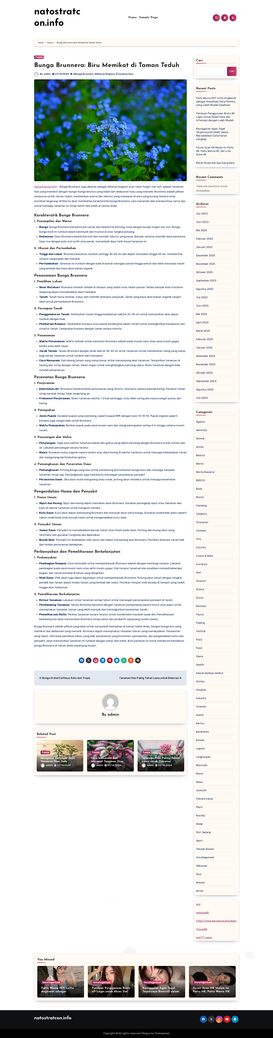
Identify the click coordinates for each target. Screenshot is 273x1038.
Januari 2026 (204, 247)
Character (202, 522)
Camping (201, 505)
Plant (199, 807)
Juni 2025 (202, 305)
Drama (200, 589)
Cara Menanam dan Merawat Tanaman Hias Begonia (107, 761)
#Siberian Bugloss (104, 74)
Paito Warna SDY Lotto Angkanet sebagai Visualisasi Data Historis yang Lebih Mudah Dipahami (216, 102)
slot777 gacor (204, 937)
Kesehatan (202, 731)
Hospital (201, 689)
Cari (199, 60)
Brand (199, 497)
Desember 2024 (205, 356)
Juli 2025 (202, 297)
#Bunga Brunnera (83, 74)
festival (201, 631)
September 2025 (206, 280)
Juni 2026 (202, 222)
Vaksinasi (201, 865)
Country (201, 547)
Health (200, 664)
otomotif (201, 790)
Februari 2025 (204, 339)
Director (201, 580)
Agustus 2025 (204, 289)
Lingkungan (203, 756)
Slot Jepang (203, 832)
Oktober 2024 (204, 372)
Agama (200, 421)
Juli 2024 (202, 397)
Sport (199, 840)
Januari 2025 (204, 347)
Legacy (200, 748)
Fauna (38, 57)
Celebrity (201, 513)
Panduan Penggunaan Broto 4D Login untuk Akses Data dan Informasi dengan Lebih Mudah (215, 117)
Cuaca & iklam (204, 555)
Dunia (199, 597)
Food (199, 647)
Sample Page (148, 17)
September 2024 (206, 381)
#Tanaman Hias (124, 74)
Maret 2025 (203, 330)
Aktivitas (201, 430)
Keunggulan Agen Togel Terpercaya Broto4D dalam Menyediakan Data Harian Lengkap (212, 134)
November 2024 (205, 364)
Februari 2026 (204, 238)
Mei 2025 (201, 314)
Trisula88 (201, 929)
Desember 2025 (205, 255)
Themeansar (162, 1033)
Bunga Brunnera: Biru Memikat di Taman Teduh (106, 65)
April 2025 (202, 322)
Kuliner (200, 740)
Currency (201, 564)
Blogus (146, 1033)
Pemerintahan (204, 798)
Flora (199, 639)
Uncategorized (205, 857)
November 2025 (205, 263)
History (200, 681)
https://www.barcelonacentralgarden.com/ (222, 920)
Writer (199, 890)
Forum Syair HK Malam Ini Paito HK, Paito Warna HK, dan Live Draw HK (215, 151)
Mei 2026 (201, 230)
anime (199, 446)
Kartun (200, 723)
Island (199, 714)
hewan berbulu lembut (209, 673)
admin (47, 74)
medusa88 (202, 912)
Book (199, 488)
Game (199, 656)
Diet (198, 572)
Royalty (200, 815)
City (198, 539)
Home (132, 17)
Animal (200, 438)
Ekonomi (201, 606)
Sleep (199, 823)
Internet (201, 706)
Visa (198, 874)
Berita (199, 463)
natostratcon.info (45, 186)
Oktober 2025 (204, 272)
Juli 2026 (202, 213)
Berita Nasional (205, 472)
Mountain (202, 765)
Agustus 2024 (204, 389)
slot (198, 904)
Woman (200, 882)
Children (201, 530)
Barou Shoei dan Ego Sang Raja (215, 162)
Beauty (200, 455)
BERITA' (200, 480)
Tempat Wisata (205, 849)
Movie (199, 773)
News (199, 782)
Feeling (200, 622)
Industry (201, 698)
